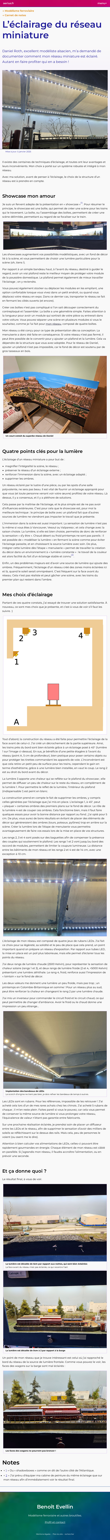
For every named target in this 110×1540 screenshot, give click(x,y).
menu (102, 3)
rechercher (69, 1534)
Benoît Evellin (55, 1507)
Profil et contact (55, 1522)
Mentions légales (43, 1534)
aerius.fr (8, 3)
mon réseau (53, 323)
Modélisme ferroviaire (19, 10)
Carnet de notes (15, 15)
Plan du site (58, 1534)
